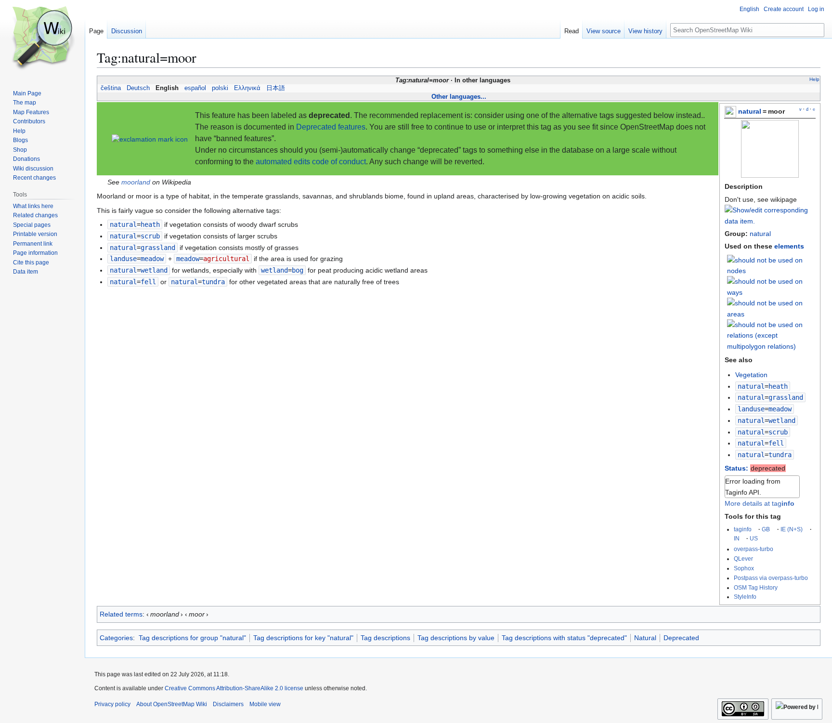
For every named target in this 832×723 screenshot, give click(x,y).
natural (749, 111)
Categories (116, 638)
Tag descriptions (385, 638)
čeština (111, 88)
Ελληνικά (247, 88)
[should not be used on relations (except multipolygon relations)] (771, 335)
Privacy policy (112, 704)
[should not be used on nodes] (771, 265)
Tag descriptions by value (455, 638)
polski (220, 88)
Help (814, 79)
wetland (274, 270)
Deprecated (681, 638)
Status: (736, 468)
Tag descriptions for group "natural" (192, 638)
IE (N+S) (791, 529)
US (754, 538)
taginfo (743, 529)
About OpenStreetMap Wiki (171, 704)
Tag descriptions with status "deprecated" (564, 638)
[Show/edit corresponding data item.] (770, 221)
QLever (743, 558)
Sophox (744, 568)
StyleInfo (745, 596)
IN (737, 538)
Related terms (121, 614)
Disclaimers (228, 704)
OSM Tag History (756, 587)
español (195, 88)
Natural (645, 638)
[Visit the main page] (42, 38)
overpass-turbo (753, 549)
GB (766, 529)
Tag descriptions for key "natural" (303, 638)
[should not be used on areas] (771, 308)
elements (789, 246)
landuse (751, 409)
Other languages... (458, 96)
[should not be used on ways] (771, 286)
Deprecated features (330, 127)
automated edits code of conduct (311, 162)
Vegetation (751, 375)
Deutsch (138, 88)
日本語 (275, 88)
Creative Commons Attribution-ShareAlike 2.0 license (234, 688)
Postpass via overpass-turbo (771, 578)
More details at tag (759, 503)
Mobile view (265, 704)
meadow (187, 259)
